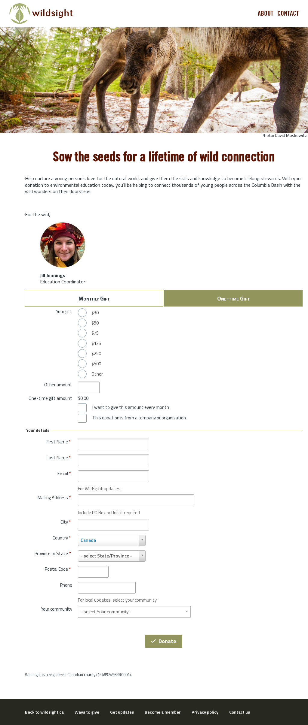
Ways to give (87, 712)
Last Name (59, 457)
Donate (167, 641)
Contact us (239, 712)
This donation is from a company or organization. (139, 418)
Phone (66, 585)
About (265, 13)
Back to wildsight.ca (44, 712)
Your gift (64, 311)
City (65, 521)
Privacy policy (205, 712)
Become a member (163, 712)
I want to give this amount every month (130, 407)
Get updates (122, 712)
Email (64, 473)
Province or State (53, 553)
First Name (59, 441)
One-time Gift (233, 298)
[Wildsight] (41, 13)
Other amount (58, 384)
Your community (56, 609)
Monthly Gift (94, 298)
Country (62, 537)
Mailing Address (54, 497)
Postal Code (58, 569)
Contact (288, 13)
